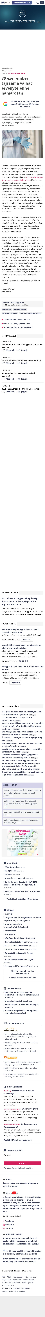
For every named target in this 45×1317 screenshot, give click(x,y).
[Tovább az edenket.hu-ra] (22, 1029)
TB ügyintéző (14, 871)
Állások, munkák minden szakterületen (22, 972)
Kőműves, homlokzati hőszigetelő (20, 938)
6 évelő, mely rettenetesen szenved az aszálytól (21, 1043)
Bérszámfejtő (15, 867)
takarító (8, 914)
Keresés (7, 1155)
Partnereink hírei (15, 1023)
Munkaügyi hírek (17, 303)
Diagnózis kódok (15, 1150)
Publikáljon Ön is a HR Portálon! (18, 327)
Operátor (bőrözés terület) (21, 949)
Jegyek (24, 350)
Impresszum (18, 1277)
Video (8, 1179)
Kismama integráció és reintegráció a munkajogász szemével (22, 1011)
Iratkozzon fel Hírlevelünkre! (16, 319)
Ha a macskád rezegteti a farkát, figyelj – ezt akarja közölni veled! (22, 1075)
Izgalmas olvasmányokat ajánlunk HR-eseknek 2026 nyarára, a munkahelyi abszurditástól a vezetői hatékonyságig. (21, 1241)
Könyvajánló (12, 1193)
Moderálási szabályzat (11, 1282)
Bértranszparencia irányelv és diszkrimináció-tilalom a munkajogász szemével (22, 995)
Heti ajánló (11, 785)
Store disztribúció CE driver (21, 942)
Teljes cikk (27, 639)
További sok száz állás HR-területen (22, 899)
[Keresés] (38, 2)
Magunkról (6, 1280)
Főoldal (6, 303)
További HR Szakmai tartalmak (18, 1140)
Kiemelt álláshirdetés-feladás (22, 977)
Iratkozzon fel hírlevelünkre (13, 1291)
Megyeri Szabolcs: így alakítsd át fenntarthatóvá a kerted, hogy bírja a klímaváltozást (20, 1036)
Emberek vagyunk (30, 1109)
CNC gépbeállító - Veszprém (21, 966)
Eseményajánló (9, 336)
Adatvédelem (28, 1280)
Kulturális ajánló (13, 1234)
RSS (3, 1277)
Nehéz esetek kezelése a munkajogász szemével (22, 1005)
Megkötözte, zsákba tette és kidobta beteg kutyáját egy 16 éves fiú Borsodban (22, 1063)
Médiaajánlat (27, 1282)
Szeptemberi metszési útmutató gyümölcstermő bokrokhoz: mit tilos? (20, 1049)
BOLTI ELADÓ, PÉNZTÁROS (21, 945)
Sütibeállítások (8, 1285)
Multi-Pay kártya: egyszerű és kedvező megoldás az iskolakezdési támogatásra (20, 804)
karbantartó (10, 931)
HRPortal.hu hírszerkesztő (16, 73)
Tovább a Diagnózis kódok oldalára (18, 1168)
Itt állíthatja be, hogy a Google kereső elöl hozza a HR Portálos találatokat (25, 104)
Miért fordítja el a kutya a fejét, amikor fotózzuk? (21, 1069)
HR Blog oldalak (14, 1086)
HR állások (12, 863)
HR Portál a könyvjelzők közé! (16, 323)
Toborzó (12, 874)
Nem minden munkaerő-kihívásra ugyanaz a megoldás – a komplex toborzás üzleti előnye (22, 793)
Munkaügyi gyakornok (19, 878)
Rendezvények (14, 988)
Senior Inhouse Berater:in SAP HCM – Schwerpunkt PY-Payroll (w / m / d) (21, 885)
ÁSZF (9, 1277)
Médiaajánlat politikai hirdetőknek (16, 1288)
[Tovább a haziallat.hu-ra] (22, 1057)
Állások (10, 910)
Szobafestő (10, 934)
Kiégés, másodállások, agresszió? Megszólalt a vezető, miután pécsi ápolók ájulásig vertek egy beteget (22, 726)
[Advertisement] (22, 494)
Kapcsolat (17, 1280)
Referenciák (31, 1277)
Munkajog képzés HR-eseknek (18, 1001)
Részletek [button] (10, 350)
